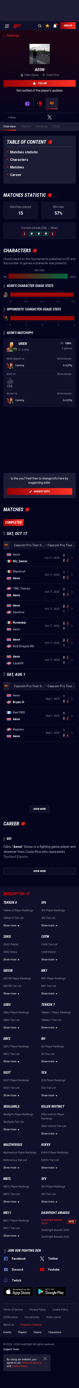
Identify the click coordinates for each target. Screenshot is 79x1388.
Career (15, 175)
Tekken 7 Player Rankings (56, 1012)
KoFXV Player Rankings (54, 1152)
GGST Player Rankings (16, 1080)
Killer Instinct (52, 1106)
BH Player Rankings (52, 1046)
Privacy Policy (38, 1309)
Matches (17, 167)
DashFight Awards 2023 (55, 1230)
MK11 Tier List (11, 1228)
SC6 (44, 1072)
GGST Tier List (11, 1087)
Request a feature (31, 1324)
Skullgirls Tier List (13, 1121)
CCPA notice (10, 1317)
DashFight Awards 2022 (55, 1236)
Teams (37, 1332)
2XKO (7, 937)
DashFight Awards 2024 (52, 1222)
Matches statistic (24, 152)
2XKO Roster (10, 944)
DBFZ (6, 1039)
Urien (23, 344)
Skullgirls (11, 1106)
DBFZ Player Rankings (16, 1046)
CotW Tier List (49, 944)
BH (43, 1039)
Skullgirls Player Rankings (18, 1114)
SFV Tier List (48, 1194)
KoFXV (45, 1145)
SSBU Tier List (11, 1020)
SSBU (7, 1005)
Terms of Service (13, 1309)
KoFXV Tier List (50, 1160)
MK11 (7, 1213)
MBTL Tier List (11, 1194)
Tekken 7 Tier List (51, 1020)
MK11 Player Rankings (16, 1220)
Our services (31, 1317)
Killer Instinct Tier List (53, 1126)
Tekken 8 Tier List (13, 918)
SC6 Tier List (48, 1087)
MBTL (7, 1179)
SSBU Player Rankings (16, 1012)
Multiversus (12, 1145)
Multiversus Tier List (15, 1160)
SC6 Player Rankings (53, 1080)
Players (22, 1332)
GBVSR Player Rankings (17, 978)
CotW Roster (48, 952)
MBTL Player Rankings (16, 1186)
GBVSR (8, 971)
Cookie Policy (60, 1309)
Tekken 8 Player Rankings (18, 910)
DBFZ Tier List (11, 1054)
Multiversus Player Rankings (19, 1152)
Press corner (53, 1317)
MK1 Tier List (48, 986)
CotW (45, 937)
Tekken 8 (10, 903)
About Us (8, 1324)
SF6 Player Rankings (53, 910)
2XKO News (10, 952)
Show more (9, 925)
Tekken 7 (48, 1005)
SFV (43, 1179)
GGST (7, 1072)
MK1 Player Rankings (53, 978)
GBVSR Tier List (12, 986)
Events (7, 1332)
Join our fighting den (24, 1251)
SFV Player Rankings (53, 1186)
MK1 (44, 971)
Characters (19, 160)
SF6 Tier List (48, 918)
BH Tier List (48, 1054)
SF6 (43, 903)
